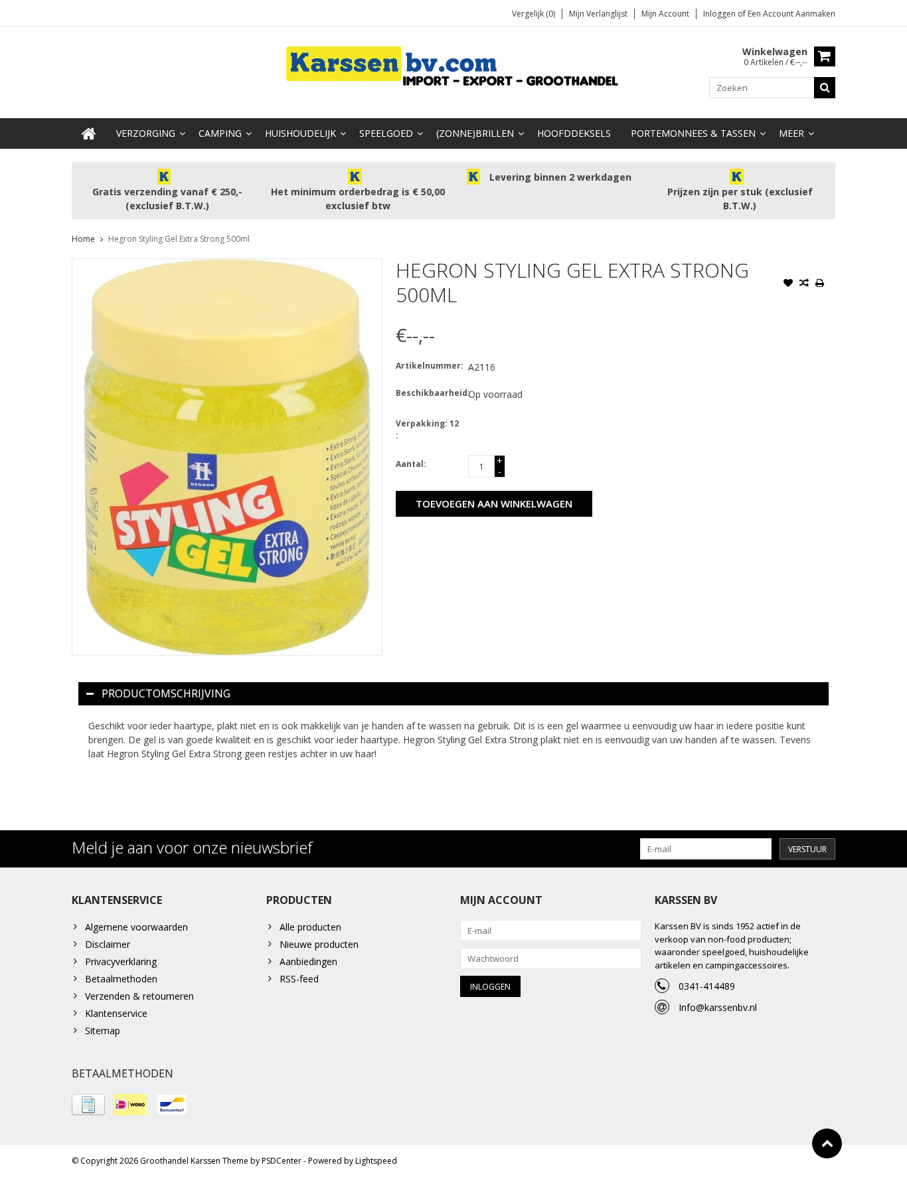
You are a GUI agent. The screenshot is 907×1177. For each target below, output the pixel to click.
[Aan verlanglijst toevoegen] (788, 284)
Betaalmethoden (121, 978)
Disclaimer (107, 944)
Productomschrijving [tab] (166, 693)
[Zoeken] (824, 87)
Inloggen (720, 13)
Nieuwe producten (319, 944)
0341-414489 (707, 986)
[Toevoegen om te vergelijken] (804, 284)
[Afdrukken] (820, 284)
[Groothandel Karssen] (453, 66)
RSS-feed (299, 978)
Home (83, 238)
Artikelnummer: (429, 365)
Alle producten (310, 927)
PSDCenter (281, 1160)
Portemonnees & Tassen (693, 133)
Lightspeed (376, 1160)
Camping (220, 133)
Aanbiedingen (308, 961)
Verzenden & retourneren (139, 996)
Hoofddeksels (574, 133)
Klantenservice (116, 1013)
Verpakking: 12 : (427, 429)
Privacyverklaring (121, 961)
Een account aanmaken (791, 13)
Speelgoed (386, 133)
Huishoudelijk (300, 133)
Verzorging (145, 133)
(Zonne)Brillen (475, 133)
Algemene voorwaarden (136, 927)
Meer (791, 133)
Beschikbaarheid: (429, 393)
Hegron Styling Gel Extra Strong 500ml (179, 238)
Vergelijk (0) (533, 13)
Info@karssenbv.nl (718, 1007)
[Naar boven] (827, 1143)
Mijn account (665, 13)
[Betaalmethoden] (88, 1104)
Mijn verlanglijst (598, 13)
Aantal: (411, 464)
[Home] (89, 133)
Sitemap (102, 1030)
